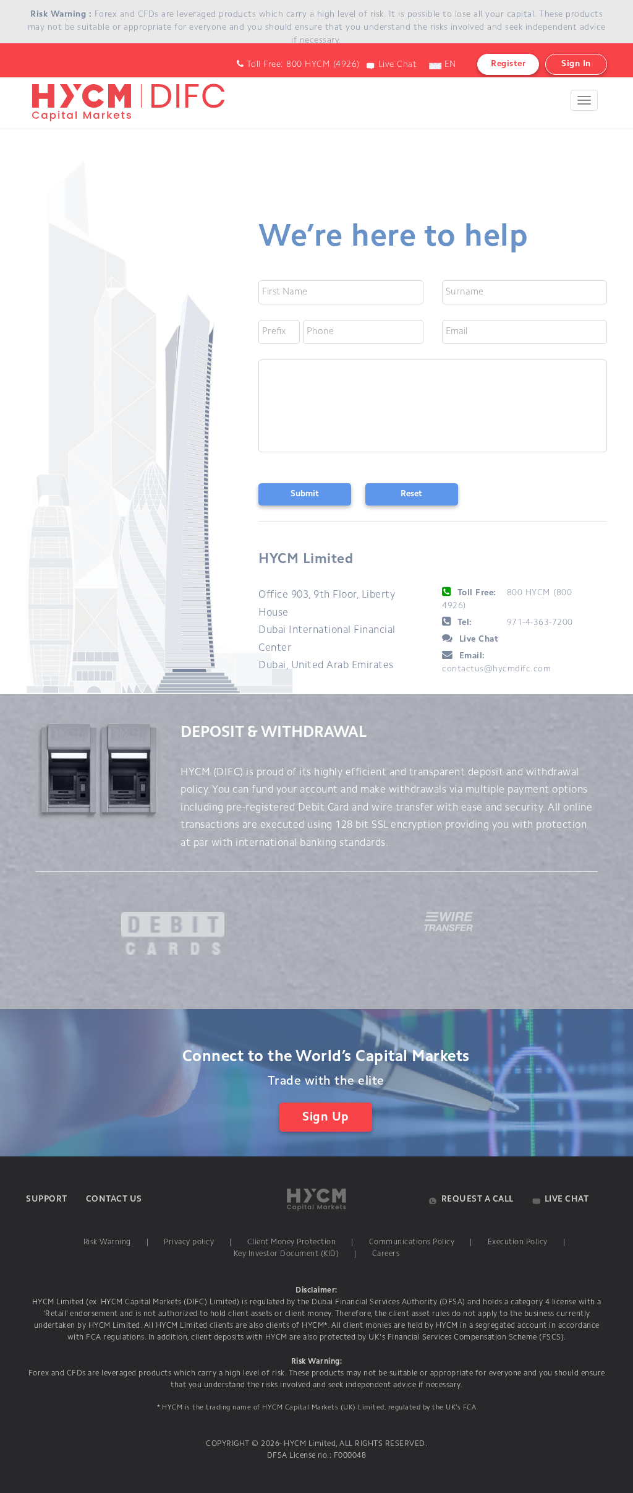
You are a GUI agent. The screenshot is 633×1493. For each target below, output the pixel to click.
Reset (411, 494)
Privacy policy (189, 1242)
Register (508, 64)
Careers (386, 1254)
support (46, 1199)
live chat (567, 1199)
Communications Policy (412, 1242)
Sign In (576, 64)
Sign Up (325, 1118)
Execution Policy (518, 1242)
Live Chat (397, 65)
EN (448, 65)
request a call (477, 1199)
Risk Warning (107, 1242)
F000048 (348, 1456)
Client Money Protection (291, 1242)
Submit (305, 494)
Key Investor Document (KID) (286, 1254)
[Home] (126, 89)
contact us (114, 1199)
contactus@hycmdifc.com (496, 669)
